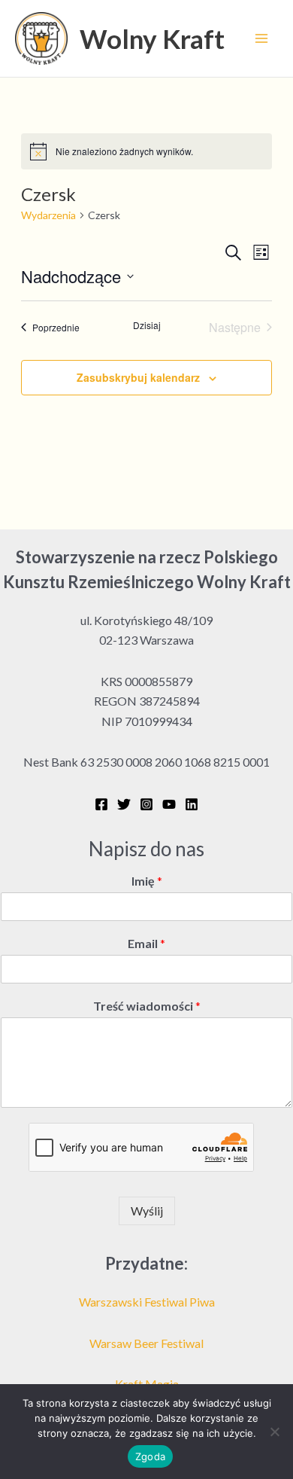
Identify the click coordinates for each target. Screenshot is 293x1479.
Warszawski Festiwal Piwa (147, 1302)
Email (146, 943)
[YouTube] (169, 804)
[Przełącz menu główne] (261, 38)
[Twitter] (124, 804)
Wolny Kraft (152, 38)
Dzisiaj (147, 325)
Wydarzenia (48, 215)
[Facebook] (101, 804)
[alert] (146, 151)
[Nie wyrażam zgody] (274, 1431)
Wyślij (147, 1210)
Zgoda (150, 1456)
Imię (146, 881)
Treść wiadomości (147, 1006)
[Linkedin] (191, 804)
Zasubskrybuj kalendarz (138, 377)
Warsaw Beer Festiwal (146, 1343)
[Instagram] (146, 804)
